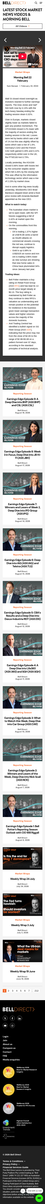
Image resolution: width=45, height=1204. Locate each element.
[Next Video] (5, 39)
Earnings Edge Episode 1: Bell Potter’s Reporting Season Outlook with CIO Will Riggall (22, 829)
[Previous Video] (40, 39)
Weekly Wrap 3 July (22, 925)
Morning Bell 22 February (22, 79)
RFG (16, 286)
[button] (41, 3)
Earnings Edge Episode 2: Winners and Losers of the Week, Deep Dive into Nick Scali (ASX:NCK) (22, 775)
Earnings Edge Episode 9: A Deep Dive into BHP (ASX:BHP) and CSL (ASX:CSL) (22, 402)
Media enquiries (11, 1059)
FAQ (5, 1055)
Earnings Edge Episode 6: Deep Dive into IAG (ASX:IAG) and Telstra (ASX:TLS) (22, 563)
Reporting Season (22, 393)
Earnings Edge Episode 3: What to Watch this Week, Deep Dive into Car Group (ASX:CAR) (22, 721)
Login (5, 1036)
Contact (7, 1052)
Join (5, 1040)
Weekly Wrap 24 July (22, 878)
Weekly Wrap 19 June (22, 971)
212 (37, 990)
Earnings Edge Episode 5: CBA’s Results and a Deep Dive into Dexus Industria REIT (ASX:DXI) (22, 616)
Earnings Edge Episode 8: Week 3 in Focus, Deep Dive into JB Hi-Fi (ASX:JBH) (22, 455)
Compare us (9, 1048)
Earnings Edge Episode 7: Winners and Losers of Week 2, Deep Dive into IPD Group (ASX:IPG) (22, 508)
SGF (28, 330)
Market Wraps (22, 72)
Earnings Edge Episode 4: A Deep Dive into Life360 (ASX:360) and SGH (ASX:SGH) (22, 668)
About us (7, 1044)
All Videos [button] (22, 26)
